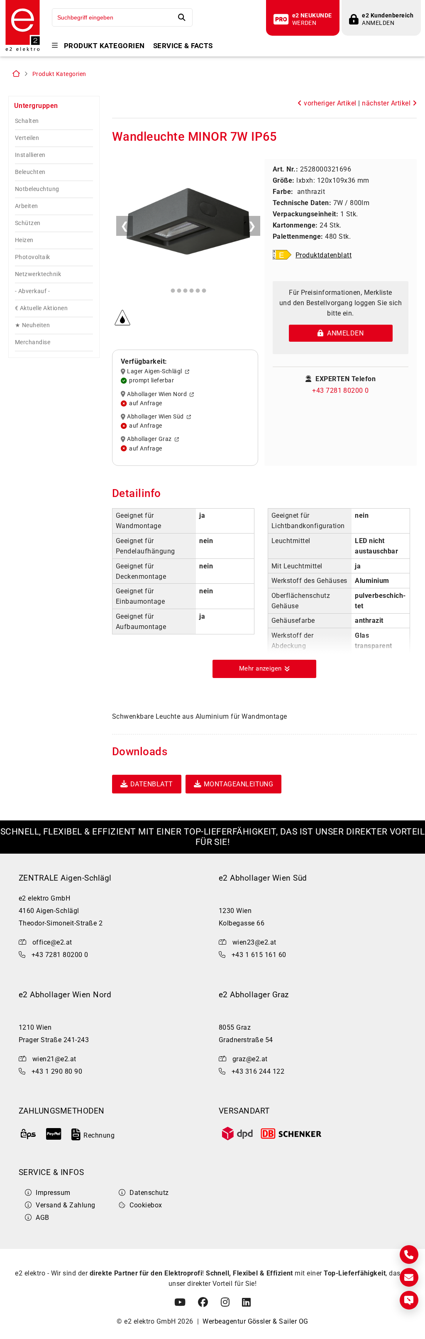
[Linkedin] (246, 1302)
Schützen (28, 223)
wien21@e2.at (54, 1059)
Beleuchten (30, 172)
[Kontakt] (409, 1254)
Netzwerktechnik (38, 274)
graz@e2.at (250, 1059)
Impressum (53, 1193)
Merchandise (32, 342)
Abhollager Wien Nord (158, 394)
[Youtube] (180, 1302)
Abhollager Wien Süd (156, 417)
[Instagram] (225, 1302)
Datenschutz (149, 1193)
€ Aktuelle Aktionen (41, 308)
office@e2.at (52, 942)
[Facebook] (203, 1302)
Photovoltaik (32, 257)
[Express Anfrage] (409, 1300)
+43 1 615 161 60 (259, 955)
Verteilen (27, 138)
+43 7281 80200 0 (340, 390)
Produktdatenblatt (324, 255)
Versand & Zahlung (65, 1205)
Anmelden (343, 333)
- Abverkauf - (32, 291)
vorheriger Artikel (329, 103)
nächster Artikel (387, 103)
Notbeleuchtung (37, 189)
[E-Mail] (409, 1277)
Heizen (24, 240)
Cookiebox (145, 1205)
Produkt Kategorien (104, 46)
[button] (264, 669)
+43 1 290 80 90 (57, 1071)
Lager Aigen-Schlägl (156, 372)
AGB (42, 1218)
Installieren (30, 155)
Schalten (27, 121)
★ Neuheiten (32, 325)
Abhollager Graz (150, 439)
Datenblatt (151, 784)
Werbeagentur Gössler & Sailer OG (255, 1321)
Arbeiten (26, 206)
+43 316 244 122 (258, 1071)
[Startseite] (22, 50)
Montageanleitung (239, 784)
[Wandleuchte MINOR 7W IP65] (188, 222)
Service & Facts (183, 46)
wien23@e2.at (254, 942)
